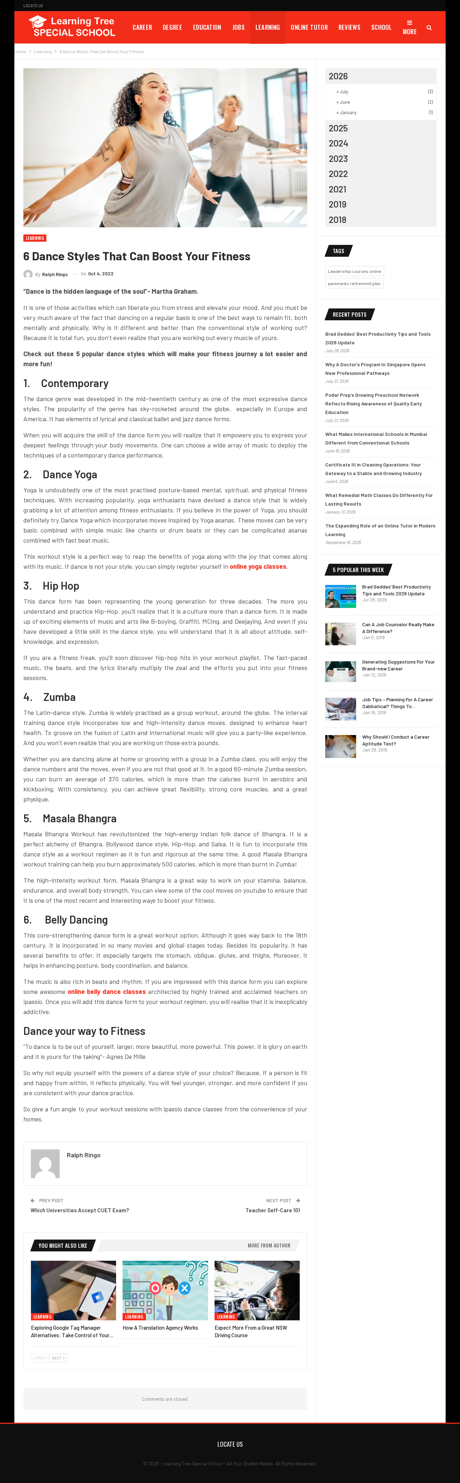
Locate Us (33, 5)
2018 (337, 219)
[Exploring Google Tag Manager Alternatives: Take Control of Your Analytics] (73, 1290)
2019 (337, 204)
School (381, 27)
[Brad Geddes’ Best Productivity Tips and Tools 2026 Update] (340, 596)
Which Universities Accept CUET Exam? (80, 1210)
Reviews (349, 27)
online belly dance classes (107, 991)
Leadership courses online (354, 271)
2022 (338, 173)
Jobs (238, 27)
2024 (338, 143)
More (410, 31)
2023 (338, 158)
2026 (338, 75)
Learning (268, 27)
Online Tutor (309, 27)
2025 (338, 127)
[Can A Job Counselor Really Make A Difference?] (340, 634)
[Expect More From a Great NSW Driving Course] (257, 1290)
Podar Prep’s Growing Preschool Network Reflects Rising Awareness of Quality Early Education (373, 403)
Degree (172, 27)
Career (142, 27)
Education (207, 27)
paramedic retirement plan (354, 283)
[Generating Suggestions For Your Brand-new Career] (340, 671)
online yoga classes (258, 566)
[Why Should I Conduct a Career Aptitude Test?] (340, 746)
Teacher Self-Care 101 (272, 1210)
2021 (337, 188)
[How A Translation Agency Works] (165, 1290)
